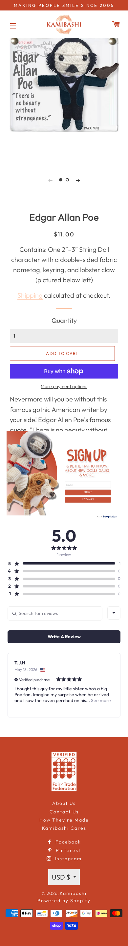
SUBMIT (88, 492)
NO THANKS (88, 499)
